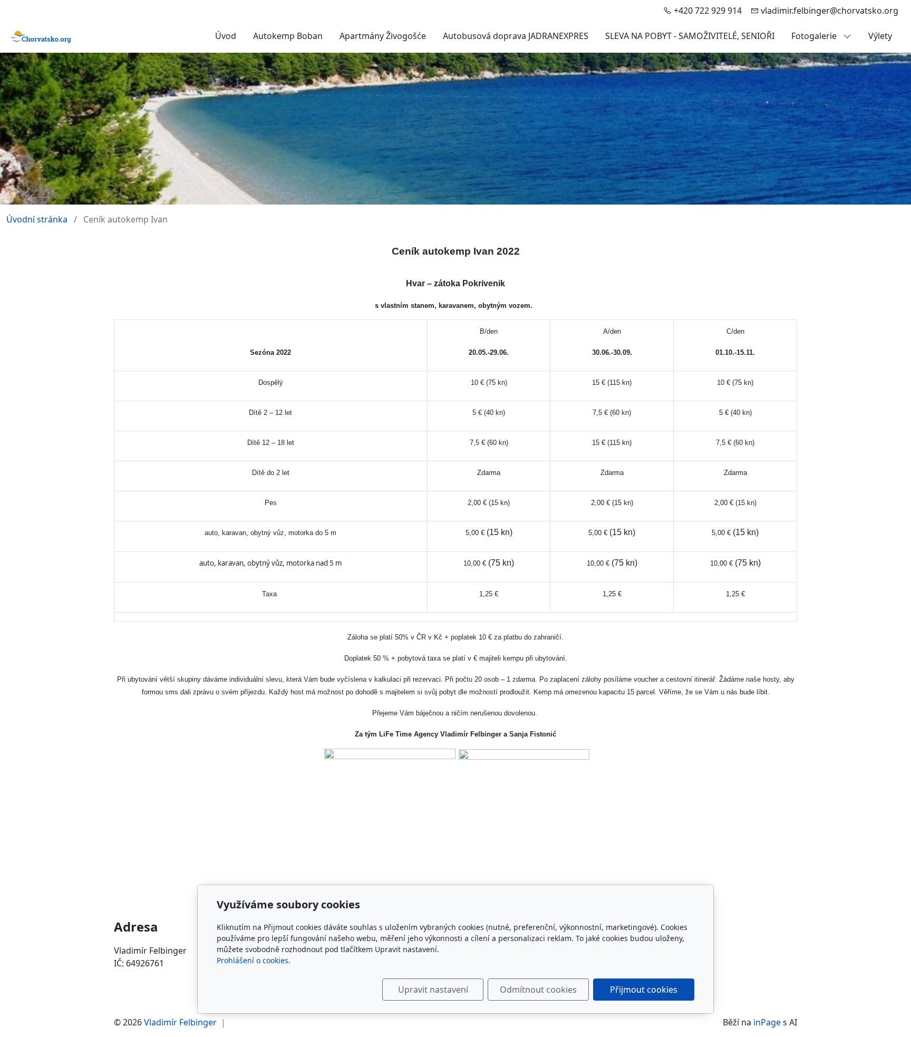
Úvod (225, 36)
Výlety (880, 36)
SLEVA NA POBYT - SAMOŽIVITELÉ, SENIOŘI (689, 36)
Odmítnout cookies (538, 989)
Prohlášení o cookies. (253, 960)
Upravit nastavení (433, 989)
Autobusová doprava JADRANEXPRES (515, 36)
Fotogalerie (815, 36)
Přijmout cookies (643, 989)
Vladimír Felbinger (180, 1022)
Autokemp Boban (288, 36)
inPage (767, 1022)
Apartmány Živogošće (383, 36)
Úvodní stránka (36, 219)
